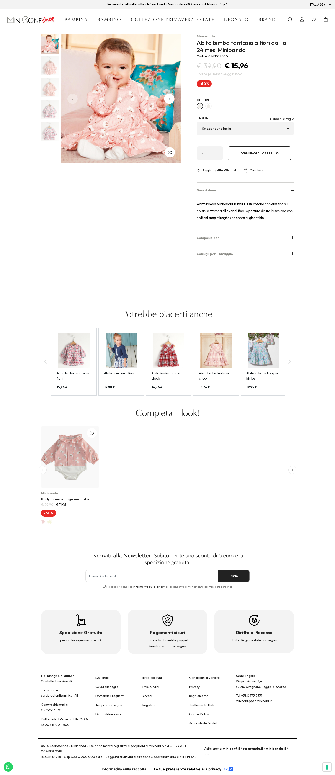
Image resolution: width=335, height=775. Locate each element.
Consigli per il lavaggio (215, 254)
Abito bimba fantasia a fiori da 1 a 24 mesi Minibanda (241, 46)
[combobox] (245, 129)
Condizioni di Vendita (204, 678)
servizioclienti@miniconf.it (59, 695)
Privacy (194, 687)
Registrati (149, 705)
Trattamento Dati (201, 705)
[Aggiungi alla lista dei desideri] (92, 433)
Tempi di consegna (108, 705)
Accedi (147, 696)
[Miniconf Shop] (31, 19)
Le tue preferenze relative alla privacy (187, 769)
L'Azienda (102, 678)
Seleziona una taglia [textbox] (216, 128)
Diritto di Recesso (108, 714)
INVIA (233, 576)
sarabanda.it (252, 749)
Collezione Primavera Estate (173, 19)
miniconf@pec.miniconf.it (254, 701)
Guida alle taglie (282, 119)
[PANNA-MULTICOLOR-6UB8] (208, 106)
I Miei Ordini (150, 687)
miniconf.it (231, 749)
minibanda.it (276, 749)
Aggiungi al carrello (259, 153)
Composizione (208, 238)
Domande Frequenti (109, 696)
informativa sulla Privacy (149, 586)
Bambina (76, 19)
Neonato (236, 19)
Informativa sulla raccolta (124, 769)
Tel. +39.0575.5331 (249, 695)
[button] (169, 99)
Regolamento (199, 696)
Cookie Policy (199, 714)
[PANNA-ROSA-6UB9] (200, 106)
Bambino (109, 19)
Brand (267, 19)
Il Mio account (152, 678)
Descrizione (206, 190)
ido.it (208, 754)
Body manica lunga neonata (65, 499)
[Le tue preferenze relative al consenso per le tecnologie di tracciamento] (327, 767)
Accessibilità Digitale (204, 723)
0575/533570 (51, 710)
